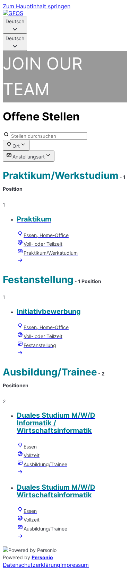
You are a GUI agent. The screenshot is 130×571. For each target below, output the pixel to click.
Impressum (74, 564)
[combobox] (15, 25)
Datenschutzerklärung (31, 564)
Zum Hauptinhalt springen (36, 6)
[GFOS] (13, 13)
